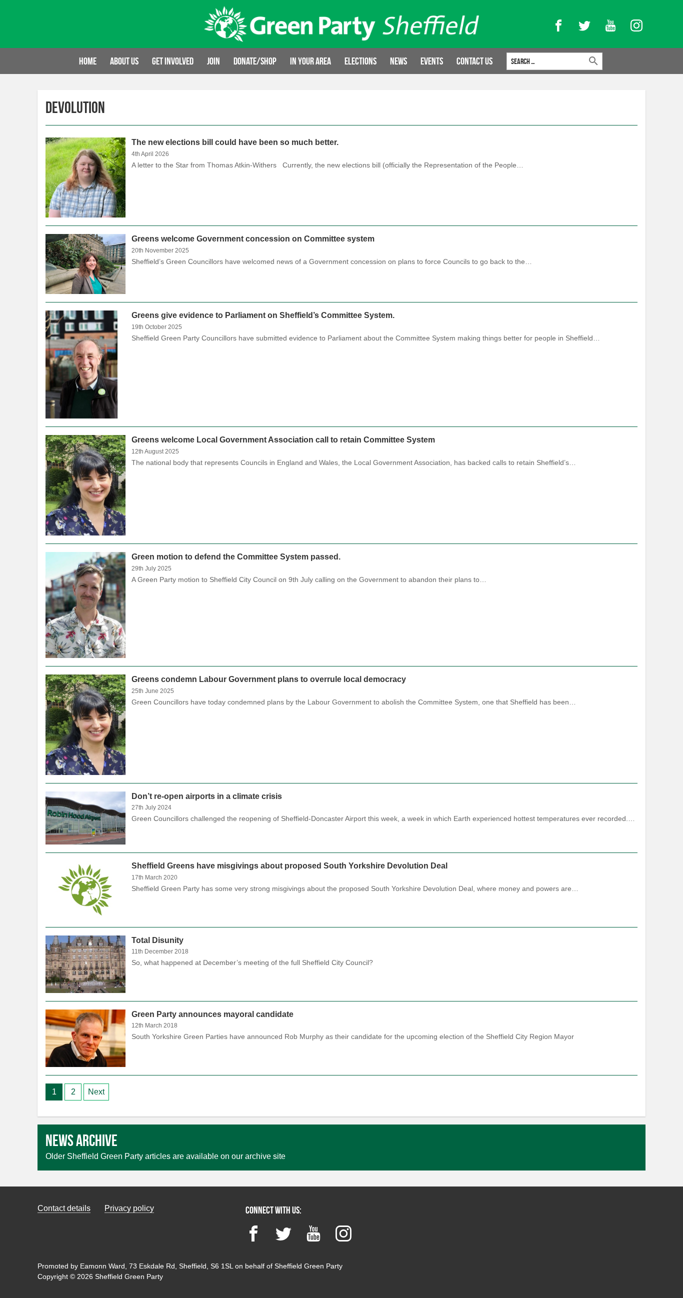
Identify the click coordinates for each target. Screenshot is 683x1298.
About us (124, 61)
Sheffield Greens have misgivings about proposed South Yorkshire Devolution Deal (342, 889)
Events (431, 61)
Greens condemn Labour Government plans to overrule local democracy (342, 724)
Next (96, 1092)
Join (213, 61)
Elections (360, 61)
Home (87, 61)
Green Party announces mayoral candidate (342, 1038)
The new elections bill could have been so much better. (342, 182)
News (398, 61)
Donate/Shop (255, 61)
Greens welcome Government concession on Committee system (342, 264)
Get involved (173, 61)
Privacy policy (129, 1208)
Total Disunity (342, 964)
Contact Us (474, 61)
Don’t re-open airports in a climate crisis (342, 818)
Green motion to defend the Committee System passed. (342, 605)
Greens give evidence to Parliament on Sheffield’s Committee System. (342, 364)
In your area (310, 61)
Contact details (64, 1208)
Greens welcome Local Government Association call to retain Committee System (342, 485)
